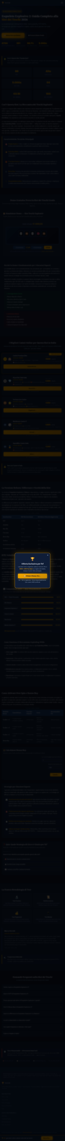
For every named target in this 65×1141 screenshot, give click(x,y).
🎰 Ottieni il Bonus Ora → (32, 576)
